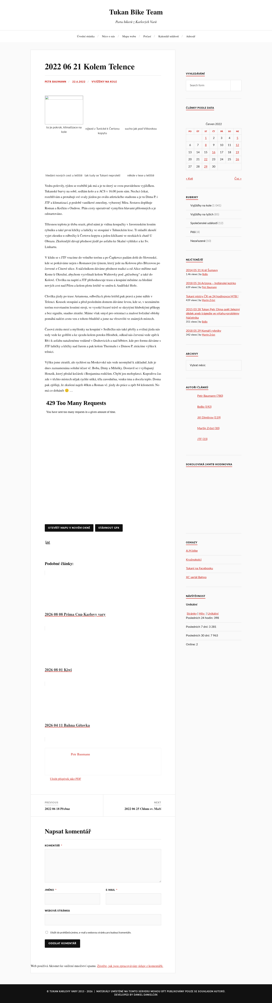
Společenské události (204, 223)
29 (205, 166)
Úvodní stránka (86, 36)
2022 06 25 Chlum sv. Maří (143, 808)
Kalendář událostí (168, 36)
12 (237, 145)
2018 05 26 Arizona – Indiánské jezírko (211, 283)
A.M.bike (192, 550)
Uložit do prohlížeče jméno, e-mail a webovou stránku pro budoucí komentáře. (90, 933)
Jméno (51, 890)
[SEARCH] (235, 85)
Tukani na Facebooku (199, 568)
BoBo (205, 274)
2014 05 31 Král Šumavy (202, 270)
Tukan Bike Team (136, 11)
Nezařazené (197, 240)
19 (237, 152)
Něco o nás (108, 36)
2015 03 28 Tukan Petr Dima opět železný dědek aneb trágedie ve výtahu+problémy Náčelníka (213, 313)
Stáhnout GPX (108, 528)
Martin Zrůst (208, 300)
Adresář (190, 36)
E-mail (111, 890)
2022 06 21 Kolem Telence (90, 66)
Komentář (53, 846)
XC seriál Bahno (196, 577)
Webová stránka (57, 911)
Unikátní (213, 613)
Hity (202, 613)
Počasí (147, 36)
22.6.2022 (78, 82)
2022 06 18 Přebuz (57, 808)
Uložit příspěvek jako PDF (65, 779)
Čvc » (237, 178)
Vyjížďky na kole (104, 82)
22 (205, 159)
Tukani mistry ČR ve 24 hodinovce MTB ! (212, 296)
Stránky (192, 613)
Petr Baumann (55, 82)
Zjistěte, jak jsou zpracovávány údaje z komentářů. (130, 966)
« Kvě (189, 178)
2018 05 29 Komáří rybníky (203, 330)
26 (237, 159)
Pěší (193, 232)
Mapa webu (129, 36)
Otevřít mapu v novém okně (69, 528)
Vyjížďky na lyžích (202, 214)
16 (213, 152)
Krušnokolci (194, 559)
